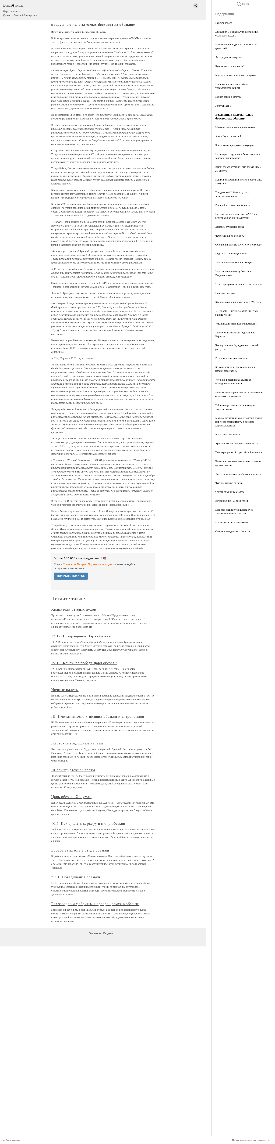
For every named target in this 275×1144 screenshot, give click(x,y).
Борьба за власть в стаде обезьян (80, 850)
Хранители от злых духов (73, 609)
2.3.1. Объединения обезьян (75, 876)
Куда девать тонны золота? (229, 66)
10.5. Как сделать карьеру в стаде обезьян (88, 823)
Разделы (108, 933)
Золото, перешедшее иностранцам (233, 262)
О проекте (95, 933)
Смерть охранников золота (229, 491)
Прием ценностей (225, 293)
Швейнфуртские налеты (73, 769)
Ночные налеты (64, 689)
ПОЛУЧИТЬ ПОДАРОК (71, 576)
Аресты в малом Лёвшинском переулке (236, 443)
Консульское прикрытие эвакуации (234, 145)
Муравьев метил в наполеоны (231, 522)
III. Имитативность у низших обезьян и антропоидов (97, 716)
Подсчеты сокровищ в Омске (231, 253)
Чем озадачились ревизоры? (230, 235)
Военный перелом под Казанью (232, 205)
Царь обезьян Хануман (71, 796)
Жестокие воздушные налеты (77, 743)
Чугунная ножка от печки (229, 482)
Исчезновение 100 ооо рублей (231, 500)
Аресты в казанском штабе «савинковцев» (238, 474)
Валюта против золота (227, 434)
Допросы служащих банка (229, 226)
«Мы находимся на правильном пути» (236, 323)
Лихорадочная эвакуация (229, 57)
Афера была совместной (228, 136)
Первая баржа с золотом (228, 96)
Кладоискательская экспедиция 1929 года (238, 301)
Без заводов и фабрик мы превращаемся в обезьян (95, 903)
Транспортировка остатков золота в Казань (238, 284)
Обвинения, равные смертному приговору (238, 244)
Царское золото (223, 22)
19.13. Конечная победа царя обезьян (84, 662)
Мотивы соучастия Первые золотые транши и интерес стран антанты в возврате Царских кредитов (239, 421)
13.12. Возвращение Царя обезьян (81, 636)
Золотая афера (223, 105)
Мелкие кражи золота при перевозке (235, 127)
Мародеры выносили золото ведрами (235, 75)
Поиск (242, 4)
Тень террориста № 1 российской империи (238, 452)
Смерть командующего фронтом (232, 531)
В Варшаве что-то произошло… (232, 358)
